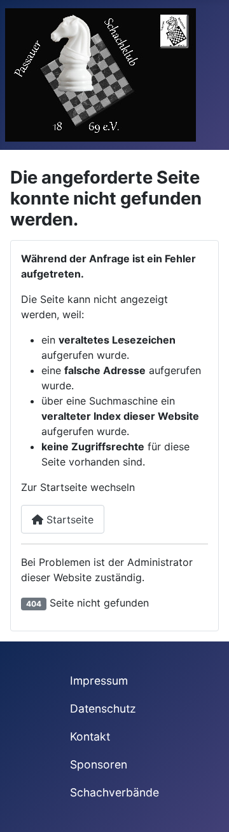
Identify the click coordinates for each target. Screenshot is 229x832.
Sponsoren (98, 764)
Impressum (99, 680)
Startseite (68, 519)
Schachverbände (114, 792)
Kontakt (90, 736)
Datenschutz (103, 708)
